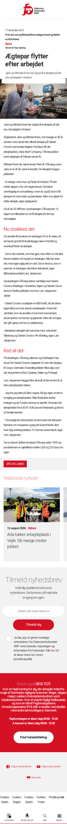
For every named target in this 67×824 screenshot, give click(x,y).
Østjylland (15, 464)
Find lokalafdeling (33, 737)
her (53, 650)
